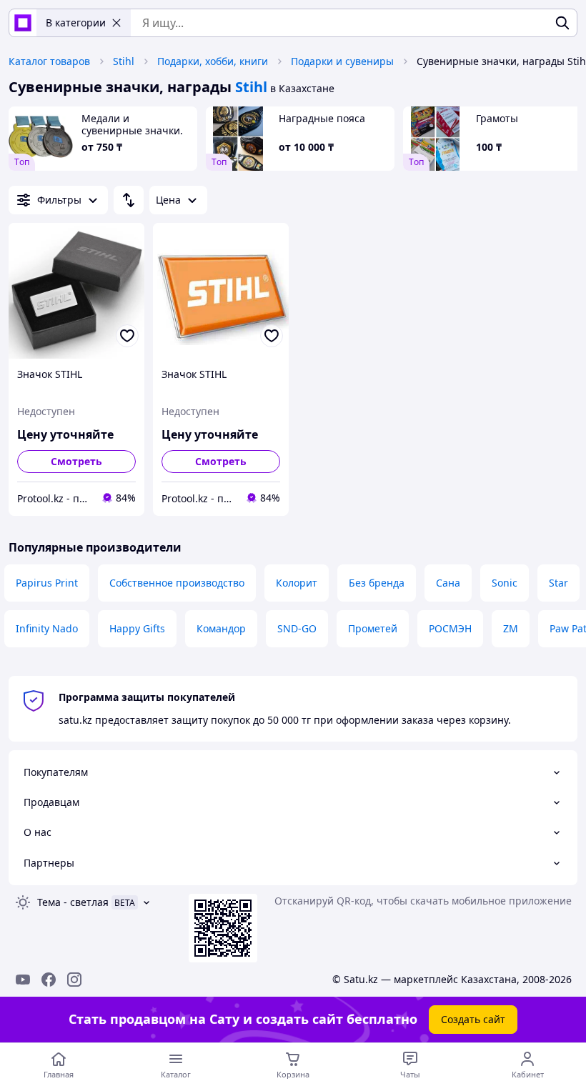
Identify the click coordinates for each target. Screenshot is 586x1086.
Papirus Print (47, 582)
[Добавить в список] (127, 335)
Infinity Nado (47, 628)
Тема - (73, 902)
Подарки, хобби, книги (212, 61)
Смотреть (76, 461)
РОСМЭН (450, 628)
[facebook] (48, 979)
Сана (448, 582)
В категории (76, 22)
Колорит (296, 582)
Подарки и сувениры (342, 61)
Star (558, 582)
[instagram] (74, 979)
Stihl (123, 61)
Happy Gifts (137, 628)
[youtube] (22, 979)
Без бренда (376, 582)
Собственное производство (176, 582)
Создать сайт (473, 1019)
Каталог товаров (49, 61)
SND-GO (297, 628)
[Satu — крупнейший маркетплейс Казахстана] (22, 22)
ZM (510, 628)
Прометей (372, 628)
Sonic (504, 582)
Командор (221, 628)
